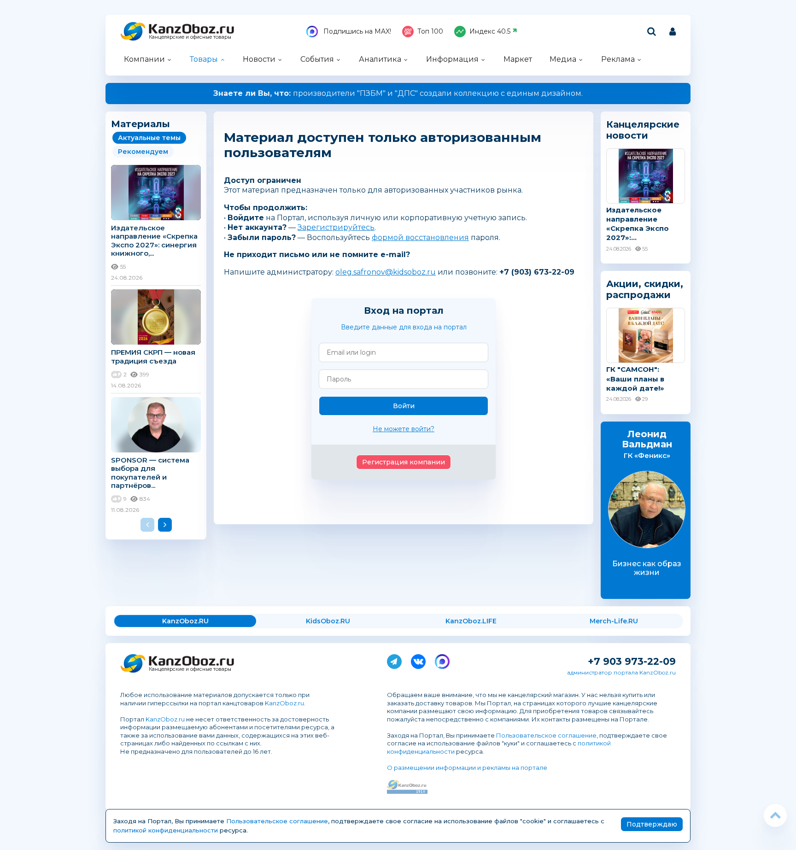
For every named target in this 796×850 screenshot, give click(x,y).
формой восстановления (420, 237)
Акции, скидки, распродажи (644, 289)
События (317, 59)
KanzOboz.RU (185, 621)
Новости (259, 59)
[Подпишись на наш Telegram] (394, 660)
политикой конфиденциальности (165, 830)
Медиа (563, 59)
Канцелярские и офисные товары (190, 37)
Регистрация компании (403, 462)
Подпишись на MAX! (356, 31)
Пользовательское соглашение (546, 735)
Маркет (517, 59)
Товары (204, 59)
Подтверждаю (651, 824)
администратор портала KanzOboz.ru (621, 672)
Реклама (618, 59)
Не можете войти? (403, 429)
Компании (144, 59)
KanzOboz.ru (284, 703)
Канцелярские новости (642, 130)
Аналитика (380, 59)
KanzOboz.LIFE (471, 621)
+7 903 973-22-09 (632, 661)
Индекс (489, 31)
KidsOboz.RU (328, 621)
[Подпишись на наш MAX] (442, 660)
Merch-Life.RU (614, 621)
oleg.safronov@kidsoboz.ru (385, 272)
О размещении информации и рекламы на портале (467, 767)
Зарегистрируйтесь (336, 227)
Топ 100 (430, 31)
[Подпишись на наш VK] (418, 660)
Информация (452, 59)
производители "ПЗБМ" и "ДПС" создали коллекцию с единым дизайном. (398, 93)
